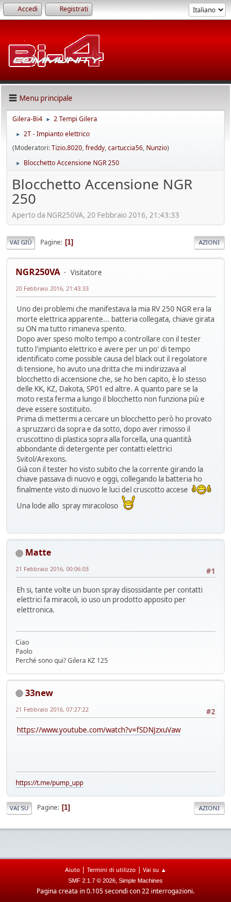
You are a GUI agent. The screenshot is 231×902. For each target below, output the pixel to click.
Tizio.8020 (67, 147)
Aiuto (72, 870)
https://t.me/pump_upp (49, 782)
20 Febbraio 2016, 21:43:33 (52, 288)
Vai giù (21, 242)
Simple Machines (141, 880)
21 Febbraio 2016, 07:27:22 (52, 709)
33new (39, 693)
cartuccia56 (125, 147)
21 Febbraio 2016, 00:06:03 (52, 569)
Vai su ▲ (155, 870)
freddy (95, 147)
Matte (38, 552)
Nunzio (156, 147)
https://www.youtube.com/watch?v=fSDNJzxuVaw (99, 730)
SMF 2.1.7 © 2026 (92, 880)
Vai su (19, 808)
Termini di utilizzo (111, 870)
